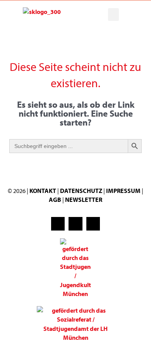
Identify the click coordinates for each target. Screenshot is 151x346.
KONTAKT (42, 191)
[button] (113, 14)
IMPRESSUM (123, 191)
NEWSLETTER (83, 199)
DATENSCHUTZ (81, 191)
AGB (55, 199)
